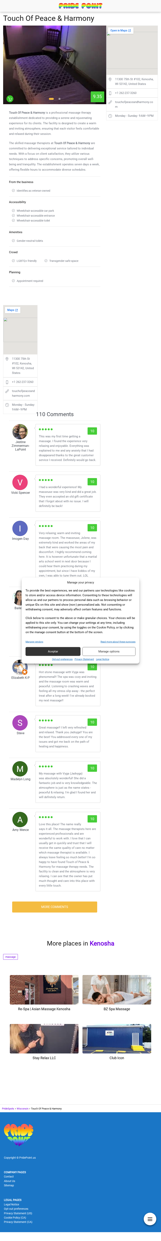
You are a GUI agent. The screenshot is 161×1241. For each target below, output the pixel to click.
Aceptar (53, 651)
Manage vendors (34, 641)
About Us (9, 1181)
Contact (9, 1176)
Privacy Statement (84, 659)
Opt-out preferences (62, 659)
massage (10, 956)
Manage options (109, 651)
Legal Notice (102, 659)
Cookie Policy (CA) (15, 1217)
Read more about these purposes (118, 641)
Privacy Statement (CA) (18, 1222)
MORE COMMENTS (54, 907)
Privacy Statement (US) (18, 1213)
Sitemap (9, 1185)
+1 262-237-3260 (22, 382)
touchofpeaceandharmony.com (23, 393)
